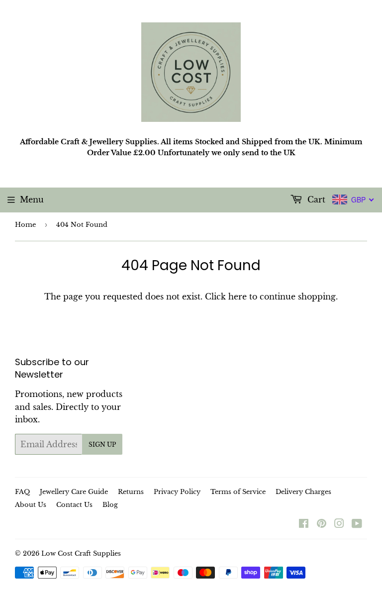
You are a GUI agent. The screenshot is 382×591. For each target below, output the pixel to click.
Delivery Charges (303, 492)
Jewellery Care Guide (74, 492)
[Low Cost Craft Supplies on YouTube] (357, 524)
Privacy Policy (177, 492)
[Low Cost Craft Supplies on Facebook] (303, 524)
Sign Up (102, 444)
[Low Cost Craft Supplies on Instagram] (339, 524)
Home (25, 224)
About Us (30, 504)
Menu (32, 199)
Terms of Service (238, 492)
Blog (110, 504)
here (237, 296)
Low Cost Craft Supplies (81, 553)
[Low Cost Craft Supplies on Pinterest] (321, 524)
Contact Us (74, 504)
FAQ (22, 492)
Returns (131, 492)
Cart (315, 199)
